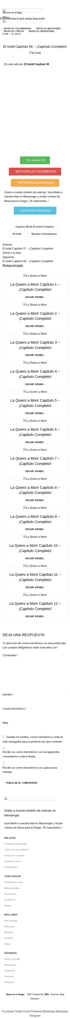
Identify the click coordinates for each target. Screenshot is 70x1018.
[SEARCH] (65, 12)
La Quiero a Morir (35, 277)
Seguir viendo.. (35, 297)
